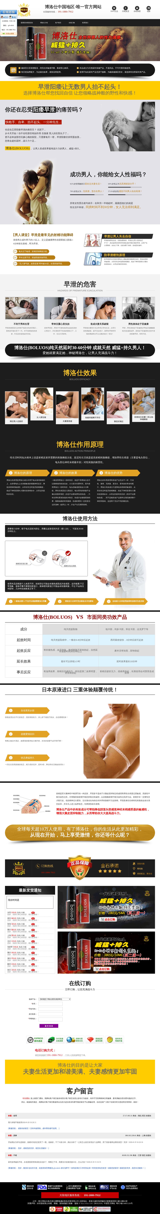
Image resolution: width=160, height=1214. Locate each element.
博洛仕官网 (89, 1203)
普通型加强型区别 (27, 23)
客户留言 (58, 23)
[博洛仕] (80, 867)
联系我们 (85, 23)
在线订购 (72, 23)
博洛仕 (83, 1203)
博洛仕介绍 (44, 23)
